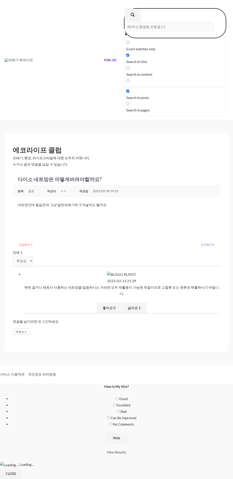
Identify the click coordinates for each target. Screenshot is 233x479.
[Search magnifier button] (132, 15)
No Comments (123, 424)
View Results (116, 452)
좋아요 (109, 308)
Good (123, 399)
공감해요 (25, 244)
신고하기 (207, 244)
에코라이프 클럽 (37, 150)
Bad (124, 411)
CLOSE (11, 473)
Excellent (123, 405)
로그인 (43, 321)
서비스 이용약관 (12, 374)
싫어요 (134, 308)
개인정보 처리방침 (42, 374)
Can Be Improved (123, 418)
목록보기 (21, 332)
